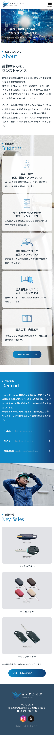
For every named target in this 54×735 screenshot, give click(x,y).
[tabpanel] (27, 26)
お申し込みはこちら (22, 673)
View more (23, 354)
